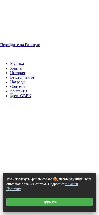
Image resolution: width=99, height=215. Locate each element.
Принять (50, 202)
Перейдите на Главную (20, 45)
